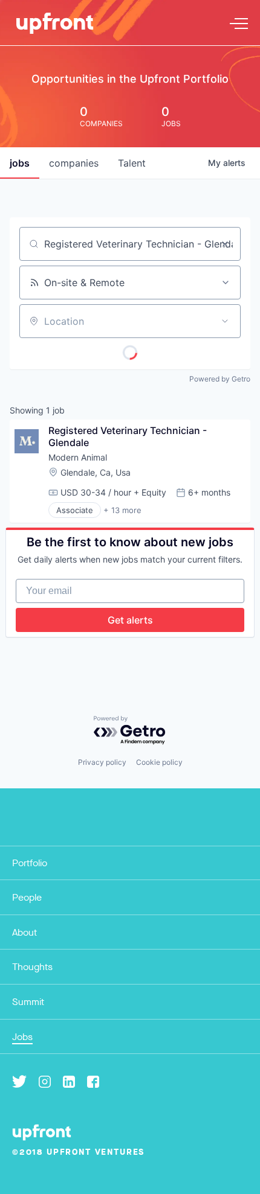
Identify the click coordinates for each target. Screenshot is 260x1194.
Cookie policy (159, 762)
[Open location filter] (225, 321)
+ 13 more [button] (122, 510)
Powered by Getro (219, 378)
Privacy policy (102, 762)
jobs (20, 163)
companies (74, 163)
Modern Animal (77, 457)
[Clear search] (225, 244)
